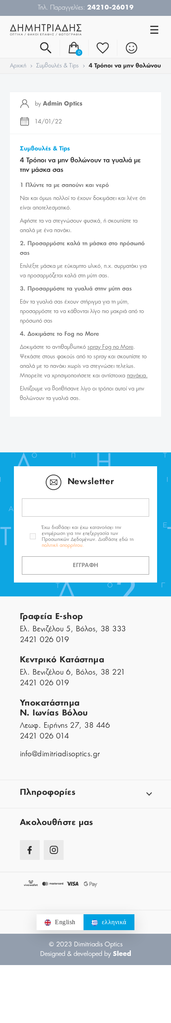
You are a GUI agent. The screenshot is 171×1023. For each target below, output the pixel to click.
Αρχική (18, 66)
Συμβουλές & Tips (57, 66)
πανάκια (136, 376)
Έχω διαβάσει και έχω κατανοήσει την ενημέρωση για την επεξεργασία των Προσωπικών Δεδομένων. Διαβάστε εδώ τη (88, 536)
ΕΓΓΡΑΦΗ (85, 565)
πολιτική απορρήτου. (63, 545)
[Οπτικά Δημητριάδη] (48, 30)
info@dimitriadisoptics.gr (60, 754)
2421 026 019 (44, 640)
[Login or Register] (131, 48)
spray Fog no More (110, 347)
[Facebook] (30, 850)
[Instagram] (54, 850)
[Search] (45, 48)
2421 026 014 (44, 736)
